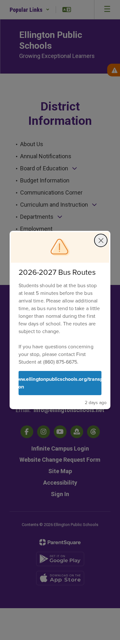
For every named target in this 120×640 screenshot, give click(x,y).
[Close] (100, 240)
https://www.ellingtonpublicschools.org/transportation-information (60, 382)
